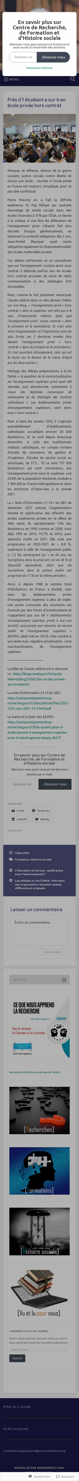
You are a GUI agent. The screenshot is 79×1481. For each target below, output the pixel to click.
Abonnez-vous (53, 57)
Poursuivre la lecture (40, 68)
